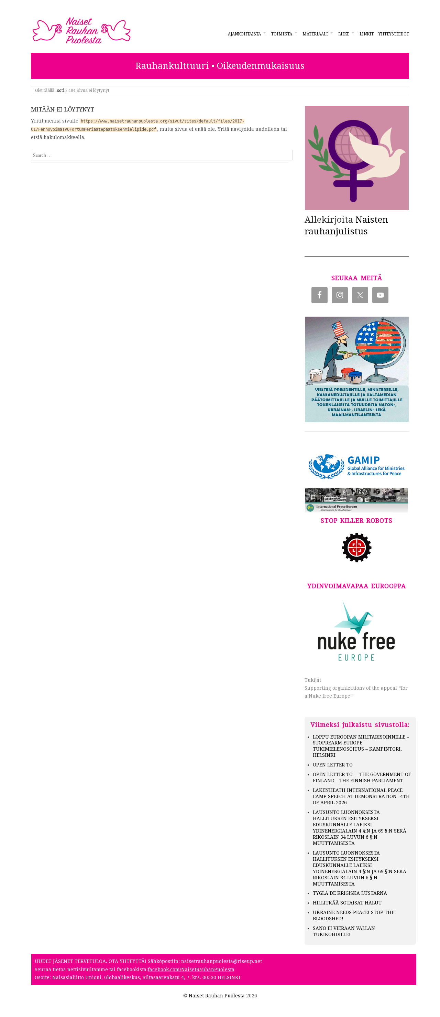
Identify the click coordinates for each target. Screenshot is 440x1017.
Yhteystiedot (393, 34)
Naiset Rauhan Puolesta (217, 995)
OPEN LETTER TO (333, 764)
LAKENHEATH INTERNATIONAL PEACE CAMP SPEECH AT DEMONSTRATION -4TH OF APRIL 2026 (361, 796)
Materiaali (315, 34)
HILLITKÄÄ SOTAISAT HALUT (347, 902)
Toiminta (281, 34)
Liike (343, 34)
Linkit (367, 34)
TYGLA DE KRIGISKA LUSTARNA (350, 893)
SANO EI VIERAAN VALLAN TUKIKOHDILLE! (344, 931)
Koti (60, 90)
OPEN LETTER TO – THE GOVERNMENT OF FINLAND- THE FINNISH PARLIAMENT (362, 777)
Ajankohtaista (244, 34)
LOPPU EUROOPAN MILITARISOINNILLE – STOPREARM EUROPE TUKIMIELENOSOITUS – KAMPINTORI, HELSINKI (361, 746)
